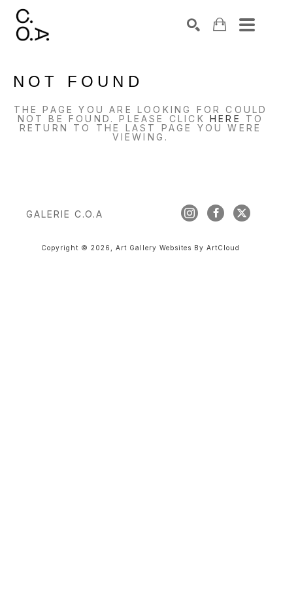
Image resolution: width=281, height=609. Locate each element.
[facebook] (215, 213)
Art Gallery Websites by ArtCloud (178, 248)
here (225, 118)
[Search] (193, 24)
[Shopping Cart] (219, 24)
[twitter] (241, 213)
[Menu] (247, 24)
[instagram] (189, 213)
